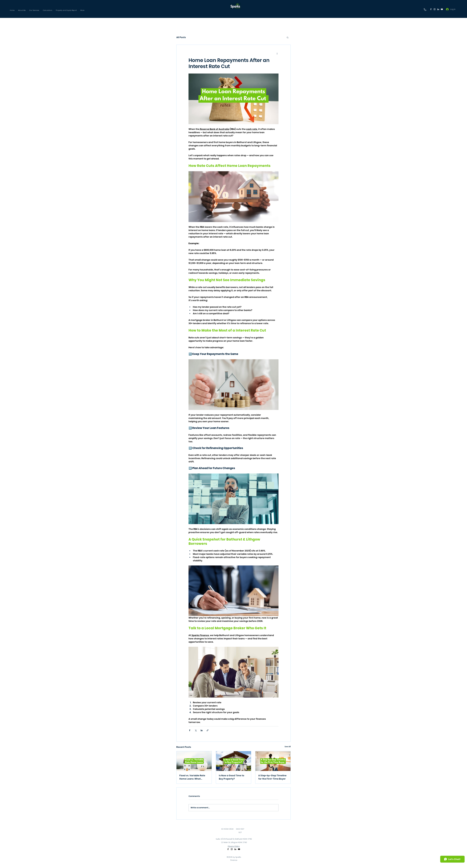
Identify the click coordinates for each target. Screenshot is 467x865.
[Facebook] (431, 9)
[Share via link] (207, 730)
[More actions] (277, 53)
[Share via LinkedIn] (201, 730)
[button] (287, 37)
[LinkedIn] (438, 9)
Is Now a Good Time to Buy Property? (231, 777)
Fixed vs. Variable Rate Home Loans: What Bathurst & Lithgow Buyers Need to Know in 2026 (192, 777)
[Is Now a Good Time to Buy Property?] (233, 761)
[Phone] (425, 9)
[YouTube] (442, 9)
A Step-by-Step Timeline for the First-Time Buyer (272, 777)
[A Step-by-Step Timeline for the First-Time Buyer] (273, 761)
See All (288, 746)
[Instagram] (434, 9)
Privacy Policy (234, 846)
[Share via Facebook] (190, 730)
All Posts (181, 37)
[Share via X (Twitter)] (195, 730)
